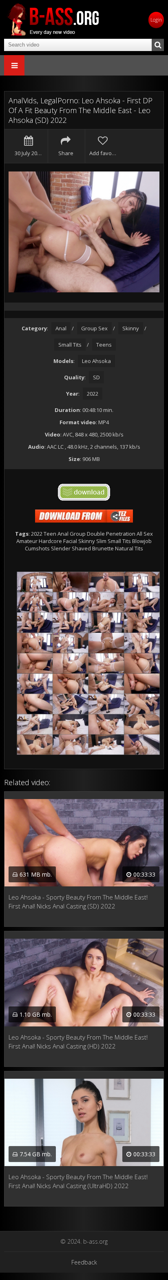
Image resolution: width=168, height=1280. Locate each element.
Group (78, 533)
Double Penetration (111, 533)
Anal (60, 328)
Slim (101, 541)
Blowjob (142, 541)
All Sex (145, 533)
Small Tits (70, 344)
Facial (70, 541)
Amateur (27, 541)
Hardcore (50, 541)
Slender (61, 548)
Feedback (84, 1262)
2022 (92, 393)
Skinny (130, 328)
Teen (50, 533)
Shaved (81, 548)
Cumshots (37, 548)
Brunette (103, 548)
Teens (104, 344)
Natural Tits (129, 548)
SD (96, 377)
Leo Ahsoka (96, 361)
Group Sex (94, 328)
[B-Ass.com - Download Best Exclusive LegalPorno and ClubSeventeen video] (53, 19)
